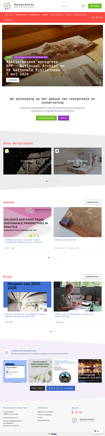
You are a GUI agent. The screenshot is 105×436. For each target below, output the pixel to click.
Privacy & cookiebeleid (44, 415)
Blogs (68, 15)
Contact (8, 20)
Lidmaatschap (80, 15)
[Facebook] (93, 17)
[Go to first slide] (100, 82)
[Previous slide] (96, 82)
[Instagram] (97, 17)
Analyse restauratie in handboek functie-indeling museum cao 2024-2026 (25, 315)
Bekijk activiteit (13, 80)
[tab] (46, 181)
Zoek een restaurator (46, 118)
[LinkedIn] (101, 17)
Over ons (9, 15)
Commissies (35, 15)
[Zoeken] (83, 6)
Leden (45, 15)
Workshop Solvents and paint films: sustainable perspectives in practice (23, 241)
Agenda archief (93, 202)
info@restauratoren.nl (10, 417)
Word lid (63, 118)
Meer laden (37, 388)
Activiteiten (57, 15)
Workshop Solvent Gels (66, 240)
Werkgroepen (21, 15)
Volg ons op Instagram (62, 388)
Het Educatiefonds (43, 420)
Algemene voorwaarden (45, 412)
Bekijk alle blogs (92, 277)
